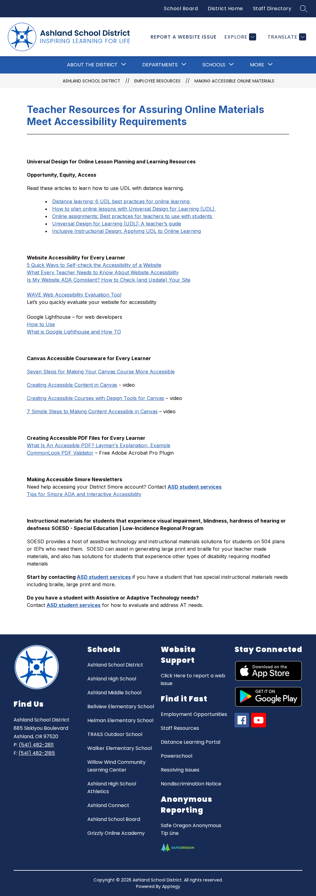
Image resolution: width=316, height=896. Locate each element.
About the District (92, 64)
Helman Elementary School (120, 720)
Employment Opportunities (194, 714)
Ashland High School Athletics (111, 787)
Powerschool (176, 755)
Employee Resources (157, 81)
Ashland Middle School (114, 692)
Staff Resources (180, 728)
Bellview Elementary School (120, 706)
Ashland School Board (113, 819)
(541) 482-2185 (37, 753)
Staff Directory (272, 8)
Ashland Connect (108, 805)
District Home (225, 8)
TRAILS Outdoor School (114, 734)
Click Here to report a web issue (193, 679)
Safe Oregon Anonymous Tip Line (191, 829)
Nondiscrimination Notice (191, 783)
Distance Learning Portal (190, 742)
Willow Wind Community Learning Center (116, 766)
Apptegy (171, 886)
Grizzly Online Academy (116, 833)
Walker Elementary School (119, 748)
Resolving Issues (180, 769)
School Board (181, 8)
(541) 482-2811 (36, 744)
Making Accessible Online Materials (234, 81)
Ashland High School (111, 678)
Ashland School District (91, 81)
